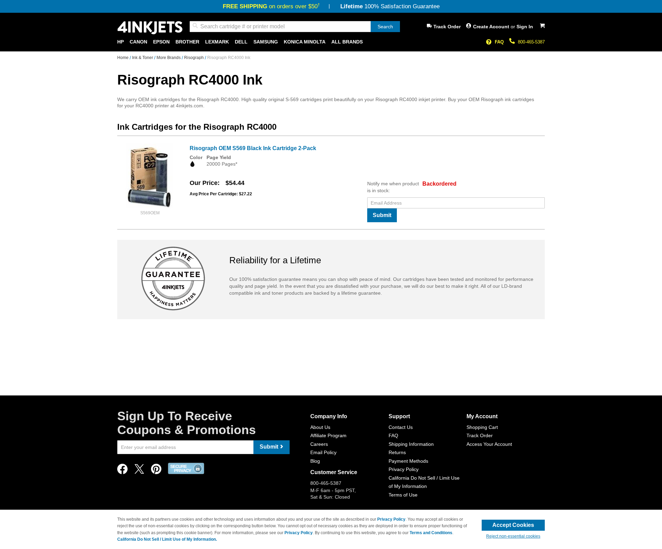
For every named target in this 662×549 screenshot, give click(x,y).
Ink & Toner (143, 57)
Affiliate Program (328, 435)
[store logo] (150, 28)
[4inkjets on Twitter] (139, 470)
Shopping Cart (482, 427)
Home (123, 57)
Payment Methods (408, 461)
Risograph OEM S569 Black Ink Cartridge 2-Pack (253, 148)
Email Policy (323, 452)
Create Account (492, 26)
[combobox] (295, 26)
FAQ (499, 42)
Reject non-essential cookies (513, 536)
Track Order (447, 26)
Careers (319, 444)
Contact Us (401, 427)
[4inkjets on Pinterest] (156, 470)
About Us (320, 427)
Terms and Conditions (431, 532)
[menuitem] (120, 41)
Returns (397, 452)
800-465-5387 (531, 42)
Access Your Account (489, 444)
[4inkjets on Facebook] (122, 470)
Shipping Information (411, 444)
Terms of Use (403, 495)
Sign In (524, 26)
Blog (315, 461)
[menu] (331, 41)
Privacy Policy (404, 469)
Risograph (194, 57)
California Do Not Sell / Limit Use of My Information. (167, 539)
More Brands (169, 57)
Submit (382, 215)
